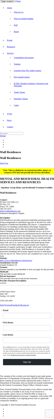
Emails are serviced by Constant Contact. (23, 355)
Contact (10, 127)
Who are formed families (23, 19)
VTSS (9, 114)
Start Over (4, 163)
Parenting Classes (21, 99)
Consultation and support (24, 58)
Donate (3, 136)
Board (16, 32)
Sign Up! (27, 362)
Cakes (16, 105)
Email (5, 310)
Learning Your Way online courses (27, 71)
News (9, 120)
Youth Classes (19, 92)
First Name (8, 323)
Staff (16, 25)
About (9, 8)
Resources (11, 47)
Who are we (18, 12)
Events (9, 40)
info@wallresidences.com (10, 211)
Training (17, 64)
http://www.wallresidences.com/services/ (16, 260)
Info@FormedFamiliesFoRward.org (14, 305)
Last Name (8, 335)
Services (10, 53)
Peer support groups (22, 77)
